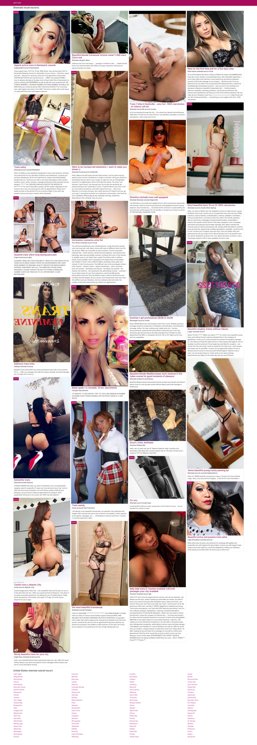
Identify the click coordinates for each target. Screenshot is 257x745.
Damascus (191, 690)
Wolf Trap (17, 716)
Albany (190, 734)
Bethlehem (133, 724)
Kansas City (76, 692)
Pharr (74, 703)
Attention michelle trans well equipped (149, 197)
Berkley (74, 697)
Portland (191, 692)
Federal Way (18, 703)
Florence (75, 674)
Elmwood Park (193, 679)
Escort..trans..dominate (141, 442)
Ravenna (75, 684)
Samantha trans (22, 480)
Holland (132, 679)
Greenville (75, 724)
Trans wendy (78, 505)
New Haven (134, 700)
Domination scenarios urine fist (87, 240)
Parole (132, 705)
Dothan (132, 734)
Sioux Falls (133, 695)
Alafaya (132, 729)
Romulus (75, 731)
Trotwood (133, 697)
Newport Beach (135, 703)
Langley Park (18, 710)
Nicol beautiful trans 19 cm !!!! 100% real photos (211, 205)
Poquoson (191, 729)
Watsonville (134, 710)
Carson (16, 682)
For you (133, 500)
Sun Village (18, 700)
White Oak (133, 716)
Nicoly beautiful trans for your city (31, 654)
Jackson (16, 697)
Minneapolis (76, 721)
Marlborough (18, 724)
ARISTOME (17, 3)
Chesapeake (192, 710)
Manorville (17, 729)
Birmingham (18, 734)
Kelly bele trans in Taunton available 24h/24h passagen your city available (152, 589)
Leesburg (133, 684)
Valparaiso (75, 726)
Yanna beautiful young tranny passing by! (208, 470)
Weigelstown (18, 677)
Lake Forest (76, 710)
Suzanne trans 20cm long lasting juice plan (35, 254)
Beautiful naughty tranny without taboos (208, 329)
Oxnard (16, 695)
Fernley (132, 718)
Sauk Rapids (18, 684)
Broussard (133, 677)
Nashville (133, 726)
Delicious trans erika (24, 364)
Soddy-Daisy (134, 737)
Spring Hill (191, 737)
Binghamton (18, 705)
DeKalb (74, 729)
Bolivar (190, 677)
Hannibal (75, 695)
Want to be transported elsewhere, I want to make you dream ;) (99, 168)
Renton (190, 716)
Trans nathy (20, 167)
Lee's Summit (192, 684)
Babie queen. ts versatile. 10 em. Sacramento (94, 387)
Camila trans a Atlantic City (27, 584)
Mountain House (19, 687)
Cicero (190, 731)
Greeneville (192, 697)
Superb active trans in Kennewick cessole (35, 65)
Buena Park (18, 726)
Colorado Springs (78, 687)
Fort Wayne (192, 703)
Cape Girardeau (77, 734)
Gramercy (191, 718)
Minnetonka (18, 679)
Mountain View (193, 700)
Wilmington (18, 731)
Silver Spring (134, 690)
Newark (132, 708)
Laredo (74, 682)
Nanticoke (133, 731)
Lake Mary (17, 718)
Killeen (132, 713)
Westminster (18, 713)
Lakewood (191, 695)
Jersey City (192, 682)
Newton (190, 708)
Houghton (75, 716)
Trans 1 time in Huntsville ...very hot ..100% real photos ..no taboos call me (157, 105)
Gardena (75, 705)
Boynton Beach (19, 690)
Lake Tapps (18, 674)
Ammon (16, 737)
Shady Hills (192, 687)
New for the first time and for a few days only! (211, 68)
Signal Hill (191, 713)
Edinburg (133, 692)
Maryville (133, 687)
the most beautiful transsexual (87, 607)
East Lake (75, 679)
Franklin (132, 674)
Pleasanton (18, 692)
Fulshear (75, 690)
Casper (74, 713)
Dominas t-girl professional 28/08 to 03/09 (151, 318)
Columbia (191, 705)
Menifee (75, 677)
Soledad (190, 726)
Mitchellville (18, 721)
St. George (191, 721)
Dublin (132, 682)
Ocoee (190, 674)
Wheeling (75, 737)
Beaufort (75, 718)
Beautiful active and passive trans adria (207, 537)
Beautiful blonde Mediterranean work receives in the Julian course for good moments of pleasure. (156, 374)
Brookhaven (76, 708)
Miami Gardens (77, 700)
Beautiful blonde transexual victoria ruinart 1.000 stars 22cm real (99, 56)
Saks (15, 708)
